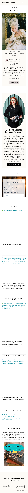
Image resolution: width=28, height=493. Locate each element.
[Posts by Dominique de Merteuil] (7, 59)
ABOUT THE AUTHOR (14, 164)
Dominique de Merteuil (16, 59)
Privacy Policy (8, 485)
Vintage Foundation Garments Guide (11, 418)
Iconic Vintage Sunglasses (8, 419)
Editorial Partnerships (7, 486)
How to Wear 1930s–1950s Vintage (10, 414)
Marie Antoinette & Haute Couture (14, 55)
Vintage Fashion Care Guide (8, 416)
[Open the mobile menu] (24, 2)
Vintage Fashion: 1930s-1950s (14, 51)
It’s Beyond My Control (8, 2)
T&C (3, 485)
